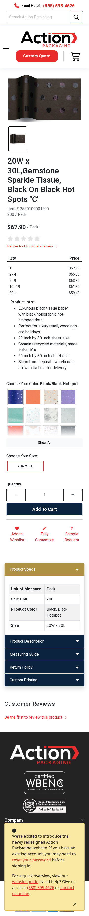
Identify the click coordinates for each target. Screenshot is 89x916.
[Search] (76, 17)
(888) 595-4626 (40, 887)
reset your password (31, 860)
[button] (6, 47)
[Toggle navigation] (6, 47)
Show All (44, 443)
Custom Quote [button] (36, 56)
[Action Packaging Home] (44, 758)
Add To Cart (44, 509)
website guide (25, 881)
